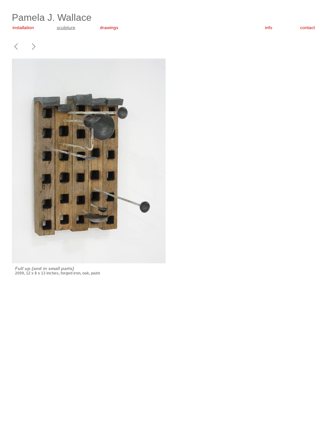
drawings (109, 27)
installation (23, 27)
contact (307, 27)
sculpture (66, 27)
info (268, 27)
